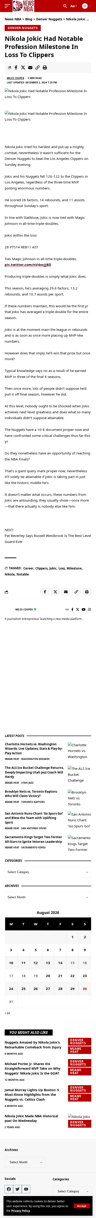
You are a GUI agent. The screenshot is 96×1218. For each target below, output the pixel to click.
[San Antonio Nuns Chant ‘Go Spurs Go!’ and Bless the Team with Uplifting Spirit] (79, 820)
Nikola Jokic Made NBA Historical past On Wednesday (31, 1118)
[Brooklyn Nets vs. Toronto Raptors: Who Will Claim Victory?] (79, 798)
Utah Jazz (27, 782)
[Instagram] (89, 610)
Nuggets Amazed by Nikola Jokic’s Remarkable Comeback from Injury (33, 1044)
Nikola (10, 574)
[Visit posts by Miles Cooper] (9, 610)
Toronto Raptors (33, 802)
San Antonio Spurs (34, 828)
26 (36, 988)
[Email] (30, 67)
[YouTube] (83, 610)
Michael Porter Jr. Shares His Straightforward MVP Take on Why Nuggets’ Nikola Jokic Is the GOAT (32, 1068)
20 (48, 975)
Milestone (74, 568)
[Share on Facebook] (16, 67)
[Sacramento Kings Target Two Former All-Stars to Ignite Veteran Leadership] (79, 843)
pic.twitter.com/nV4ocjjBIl (28, 264)
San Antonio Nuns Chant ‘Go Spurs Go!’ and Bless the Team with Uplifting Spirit (34, 818)
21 (60, 975)
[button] (82, 1205)
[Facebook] (72, 610)
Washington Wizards (35, 759)
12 (36, 962)
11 (23, 962)
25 (23, 988)
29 (72, 988)
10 (11, 962)
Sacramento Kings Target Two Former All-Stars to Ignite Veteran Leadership (33, 839)
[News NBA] (23, 6)
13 (48, 962)
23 (85, 975)
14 (60, 962)
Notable (23, 574)
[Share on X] (23, 67)
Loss (61, 568)
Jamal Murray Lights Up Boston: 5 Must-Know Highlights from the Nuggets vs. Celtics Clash (32, 1095)
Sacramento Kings (33, 847)
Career (28, 568)
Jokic (53, 568)
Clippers (41, 568)
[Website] (67, 610)
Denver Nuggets (23, 28)
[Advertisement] (48, 678)
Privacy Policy (20, 1210)
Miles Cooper (15, 78)
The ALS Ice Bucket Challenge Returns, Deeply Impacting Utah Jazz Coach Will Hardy (34, 772)
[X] (77, 610)
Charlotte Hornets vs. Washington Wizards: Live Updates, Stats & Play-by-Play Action (33, 748)
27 (48, 988)
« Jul (7, 1013)
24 (11, 988)
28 (60, 988)
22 (72, 975)
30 (85, 988)
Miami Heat (12, 759)
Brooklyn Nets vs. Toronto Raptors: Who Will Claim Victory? (31, 793)
